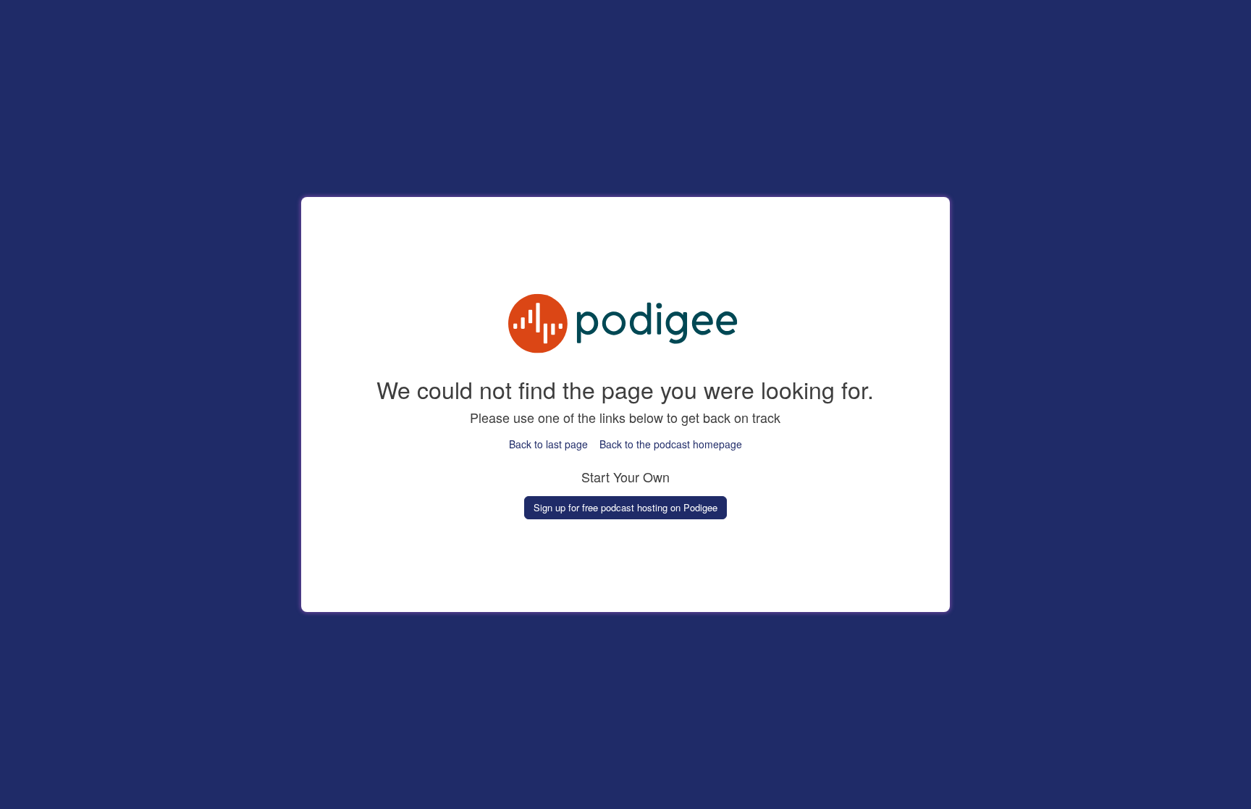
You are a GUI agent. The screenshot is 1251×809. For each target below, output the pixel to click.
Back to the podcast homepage (670, 444)
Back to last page (548, 444)
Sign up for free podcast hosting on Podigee (625, 507)
